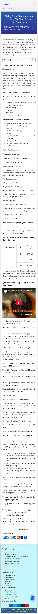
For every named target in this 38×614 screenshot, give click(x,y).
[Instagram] (23, 605)
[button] (34, 3)
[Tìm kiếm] (34, 9)
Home (6, 26)
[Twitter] (15, 605)
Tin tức (11, 26)
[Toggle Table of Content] (32, 59)
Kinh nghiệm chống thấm (22, 26)
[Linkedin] (19, 605)
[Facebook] (11, 605)
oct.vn (22, 323)
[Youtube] (27, 605)
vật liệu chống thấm (20, 510)
